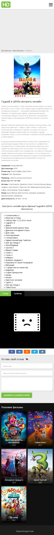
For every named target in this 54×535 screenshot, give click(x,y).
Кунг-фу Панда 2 (13, 285)
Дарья (8, 225)
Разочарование (12, 235)
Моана (9, 277)
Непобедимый (12, 245)
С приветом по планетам (17, 267)
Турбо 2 (9, 282)
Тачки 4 (9, 255)
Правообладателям (25, 531)
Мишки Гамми (12, 250)
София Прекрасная (14, 272)
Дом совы (10, 233)
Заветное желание (14, 280)
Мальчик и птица (13, 218)
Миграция (10, 265)
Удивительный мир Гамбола (18, 240)
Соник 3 (9, 252)
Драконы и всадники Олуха (17, 230)
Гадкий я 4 (10, 223)
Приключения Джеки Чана (17, 228)
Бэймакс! (9, 257)
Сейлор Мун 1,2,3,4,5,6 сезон (18, 220)
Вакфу (8, 275)
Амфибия (10, 270)
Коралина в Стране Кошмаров (19, 262)
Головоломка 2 (12, 215)
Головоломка (12, 237)
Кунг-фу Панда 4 (13, 242)
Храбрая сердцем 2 (14, 260)
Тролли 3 (10, 247)
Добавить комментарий (16, 395)
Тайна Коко (11, 287)
